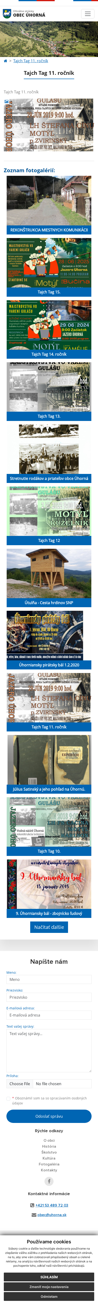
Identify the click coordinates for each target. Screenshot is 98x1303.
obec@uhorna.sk (51, 1215)
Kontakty (49, 1170)
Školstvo (49, 1152)
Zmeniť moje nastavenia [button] (49, 1287)
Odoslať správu (49, 1116)
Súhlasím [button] (49, 1277)
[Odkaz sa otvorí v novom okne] (49, 1181)
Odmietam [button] (49, 1296)
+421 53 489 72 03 (51, 1205)
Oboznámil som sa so (49, 1100)
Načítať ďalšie (49, 927)
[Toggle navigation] (87, 14)
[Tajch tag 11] (49, 125)
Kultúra (49, 1158)
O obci (49, 1140)
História (49, 1146)
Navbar (12, 13)
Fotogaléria (49, 1164)
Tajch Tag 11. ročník (30, 60)
